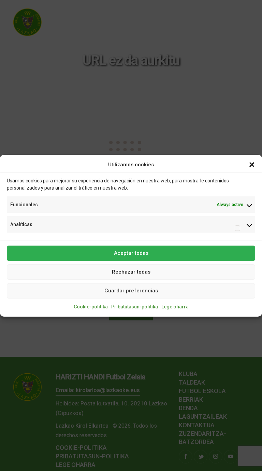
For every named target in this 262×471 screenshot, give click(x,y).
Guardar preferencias (131, 291)
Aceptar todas (131, 253)
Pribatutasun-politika (134, 306)
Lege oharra (175, 306)
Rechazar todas (131, 272)
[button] (251, 164)
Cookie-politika (91, 306)
